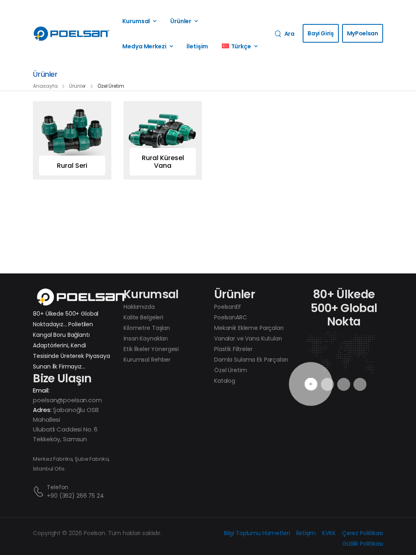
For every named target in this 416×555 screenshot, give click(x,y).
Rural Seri (72, 165)
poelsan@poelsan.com (67, 400)
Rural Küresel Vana (163, 161)
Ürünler (180, 21)
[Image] (72, 140)
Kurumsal (136, 21)
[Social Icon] (343, 384)
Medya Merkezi (144, 46)
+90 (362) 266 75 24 (75, 496)
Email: (41, 390)
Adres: (42, 409)
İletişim (197, 46)
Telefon (57, 487)
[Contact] (40, 491)
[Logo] (71, 33)
